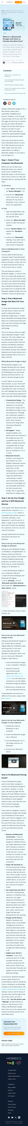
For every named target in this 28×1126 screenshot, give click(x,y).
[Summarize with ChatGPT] (5, 103)
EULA (9, 1113)
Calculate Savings (14, 1033)
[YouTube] (12, 1118)
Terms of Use (12, 1107)
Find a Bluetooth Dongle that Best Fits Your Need (14, 80)
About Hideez (12, 1087)
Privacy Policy (12, 1104)
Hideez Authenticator (14, 1076)
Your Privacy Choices (17, 1123)
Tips (5, 33)
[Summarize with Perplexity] (14, 103)
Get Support (11, 1096)
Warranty (10, 1110)
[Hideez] (14, 1058)
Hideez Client (12, 1079)
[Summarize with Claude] (9, 103)
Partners (10, 1090)
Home (3, 10)
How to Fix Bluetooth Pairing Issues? (15, 93)
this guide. (7, 698)
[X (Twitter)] (16, 1118)
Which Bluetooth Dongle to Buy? (14, 85)
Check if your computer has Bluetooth (13, 75)
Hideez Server (12, 1073)
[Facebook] (9, 1118)
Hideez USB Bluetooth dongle (12, 989)
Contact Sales (12, 1093)
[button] (2, 2)
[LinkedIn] (19, 1118)
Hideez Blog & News (11, 10)
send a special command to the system (14, 676)
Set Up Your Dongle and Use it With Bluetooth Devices (15, 89)
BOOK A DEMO (18, 2)
